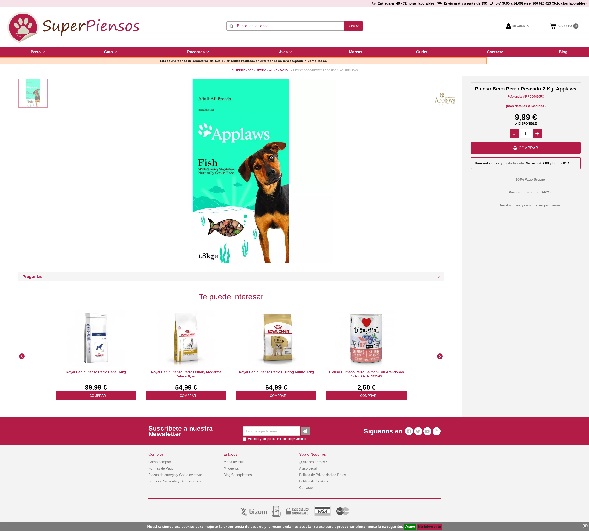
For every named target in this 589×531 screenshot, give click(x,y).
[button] (37, 52)
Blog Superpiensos (238, 475)
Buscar (353, 26)
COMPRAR (528, 148)
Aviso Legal (308, 468)
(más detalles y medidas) (526, 106)
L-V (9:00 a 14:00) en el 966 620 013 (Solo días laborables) (541, 3)
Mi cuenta (231, 468)
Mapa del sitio (234, 462)
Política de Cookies (313, 481)
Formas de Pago (160, 468)
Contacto (306, 488)
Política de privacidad (291, 439)
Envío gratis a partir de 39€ (465, 3)
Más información (429, 526)
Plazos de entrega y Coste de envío (175, 475)
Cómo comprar (159, 462)
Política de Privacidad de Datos (322, 475)
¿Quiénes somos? (313, 462)
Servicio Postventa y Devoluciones (174, 481)
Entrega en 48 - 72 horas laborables (406, 3)
